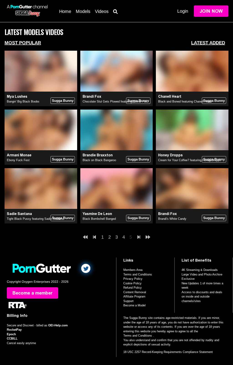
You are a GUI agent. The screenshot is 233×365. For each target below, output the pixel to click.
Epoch (11, 334)
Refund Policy (132, 287)
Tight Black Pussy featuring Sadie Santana (35, 218)
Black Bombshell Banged (99, 218)
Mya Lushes (17, 96)
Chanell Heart (169, 96)
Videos (102, 11)
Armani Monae (19, 155)
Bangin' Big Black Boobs (23, 101)
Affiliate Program (134, 296)
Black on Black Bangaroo (99, 160)
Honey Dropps (170, 155)
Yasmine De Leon (97, 214)
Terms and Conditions (137, 274)
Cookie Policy (132, 283)
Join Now (211, 11)
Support (128, 301)
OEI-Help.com (58, 325)
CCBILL (12, 338)
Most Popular (23, 42)
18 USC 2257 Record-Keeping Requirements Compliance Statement (168, 352)
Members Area (132, 270)
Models (83, 11)
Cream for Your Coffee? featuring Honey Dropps (189, 160)
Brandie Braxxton (98, 155)
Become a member (33, 293)
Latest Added (208, 42)
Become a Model (134, 305)
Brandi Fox (92, 96)
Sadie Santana (19, 214)
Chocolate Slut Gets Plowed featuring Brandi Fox (115, 101)
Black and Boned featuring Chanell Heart (185, 101)
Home (65, 11)
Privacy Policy (132, 278)
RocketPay (14, 329)
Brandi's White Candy (172, 218)
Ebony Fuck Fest (18, 160)
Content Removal (134, 292)
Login (182, 11)
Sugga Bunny (62, 100)
